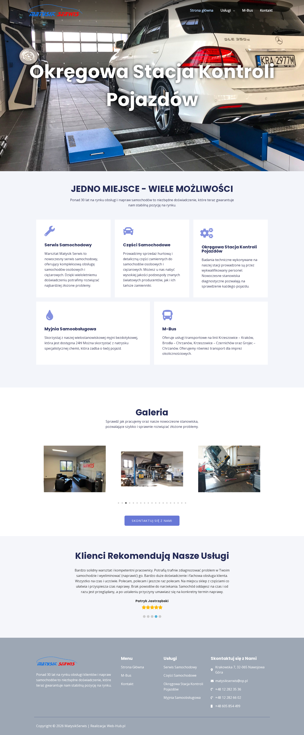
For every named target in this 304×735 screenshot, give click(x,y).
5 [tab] (160, 605)
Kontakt (266, 10)
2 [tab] (148, 605)
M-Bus (247, 10)
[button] (118, 503)
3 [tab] (152, 605)
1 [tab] (144, 605)
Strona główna (201, 10)
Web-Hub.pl (116, 715)
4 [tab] (156, 605)
